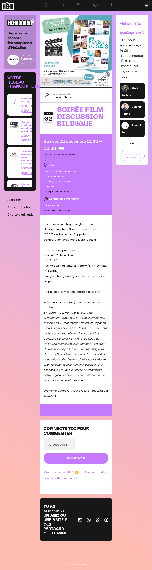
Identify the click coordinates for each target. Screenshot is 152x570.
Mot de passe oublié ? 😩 (61, 472)
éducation (30, 110)
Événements (59, 19)
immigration (32, 172)
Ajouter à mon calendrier (59, 154)
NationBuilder (80, 564)
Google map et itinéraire (59, 191)
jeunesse (30, 140)
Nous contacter (18, 206)
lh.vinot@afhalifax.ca (57, 210)
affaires (30, 168)
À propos (14, 199)
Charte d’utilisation (21, 214)
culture (29, 106)
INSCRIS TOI (13, 60)
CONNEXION (26, 58)
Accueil (47, 19)
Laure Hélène (62, 96)
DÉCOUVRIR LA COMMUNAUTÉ (132, 156)
